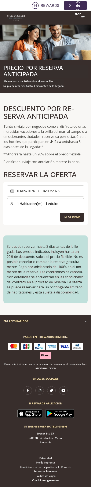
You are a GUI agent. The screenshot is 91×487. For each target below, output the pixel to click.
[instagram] (39, 390)
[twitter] (51, 390)
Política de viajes (45, 476)
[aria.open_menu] (83, 18)
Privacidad (45, 458)
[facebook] (27, 390)
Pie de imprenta (45, 463)
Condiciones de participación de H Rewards (45, 467)
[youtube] (63, 390)
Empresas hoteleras (45, 471)
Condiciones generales (45, 480)
